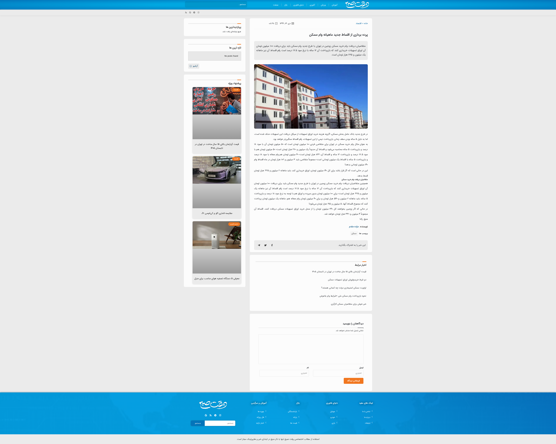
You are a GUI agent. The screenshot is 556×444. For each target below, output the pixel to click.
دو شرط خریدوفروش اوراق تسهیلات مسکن (347, 279)
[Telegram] (194, 12)
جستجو (198, 423)
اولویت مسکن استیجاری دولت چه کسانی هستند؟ (343, 288)
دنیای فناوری (298, 5)
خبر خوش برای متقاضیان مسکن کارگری (348, 304)
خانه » (365, 23)
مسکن (354, 233)
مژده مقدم (354, 226)
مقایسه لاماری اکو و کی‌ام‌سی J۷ (216, 213)
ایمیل (361, 367)
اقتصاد (359, 23)
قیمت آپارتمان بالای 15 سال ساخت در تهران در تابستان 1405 (339, 271)
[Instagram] (198, 12)
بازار (285, 5)
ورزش (323, 5)
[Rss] (186, 12)
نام (308, 367)
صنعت (275, 5)
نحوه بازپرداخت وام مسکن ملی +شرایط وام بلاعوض (343, 296)
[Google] (190, 12)
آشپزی (312, 5)
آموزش (334, 5)
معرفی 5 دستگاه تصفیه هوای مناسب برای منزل (216, 278)
